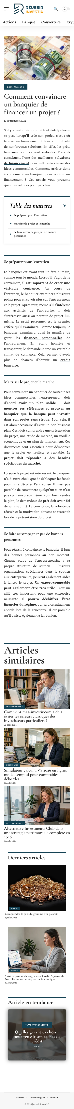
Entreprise (12, 765)
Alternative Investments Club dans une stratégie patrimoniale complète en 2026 (37, 833)
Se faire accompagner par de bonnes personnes (35, 233)
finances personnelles (43, 338)
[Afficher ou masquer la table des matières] (59, 205)
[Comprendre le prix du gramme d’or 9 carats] (37, 888)
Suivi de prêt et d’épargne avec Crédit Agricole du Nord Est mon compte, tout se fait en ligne (35, 977)
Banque (14, 970)
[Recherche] (56, 8)
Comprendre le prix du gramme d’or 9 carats (31, 914)
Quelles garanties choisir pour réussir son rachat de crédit (37, 1036)
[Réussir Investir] (28, 9)
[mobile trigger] (7, 9)
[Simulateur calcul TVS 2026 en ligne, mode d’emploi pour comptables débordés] (37, 747)
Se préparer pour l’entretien (30, 215)
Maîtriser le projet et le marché (32, 223)
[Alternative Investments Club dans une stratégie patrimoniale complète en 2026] (37, 805)
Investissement (14, 707)
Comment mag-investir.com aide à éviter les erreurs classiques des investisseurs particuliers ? (33, 716)
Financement (15, 86)
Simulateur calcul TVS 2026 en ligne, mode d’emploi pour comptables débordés (35, 774)
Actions (15, 908)
